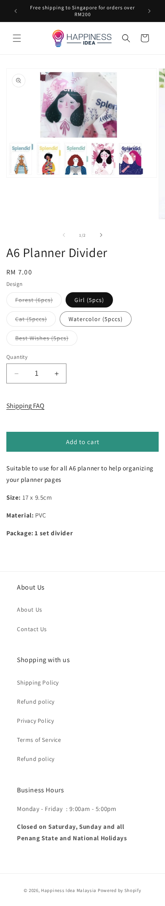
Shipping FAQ (25, 405)
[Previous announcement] (15, 11)
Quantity (17, 357)
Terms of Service (39, 740)
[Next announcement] (149, 11)
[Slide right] (101, 235)
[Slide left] (64, 235)
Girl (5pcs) (89, 300)
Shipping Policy (38, 682)
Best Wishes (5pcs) (46, 340)
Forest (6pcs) (38, 302)
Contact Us (32, 629)
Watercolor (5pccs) (96, 319)
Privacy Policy (35, 720)
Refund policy (36, 701)
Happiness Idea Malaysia (68, 890)
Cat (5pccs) (35, 321)
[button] (17, 38)
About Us (29, 609)
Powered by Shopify (119, 890)
